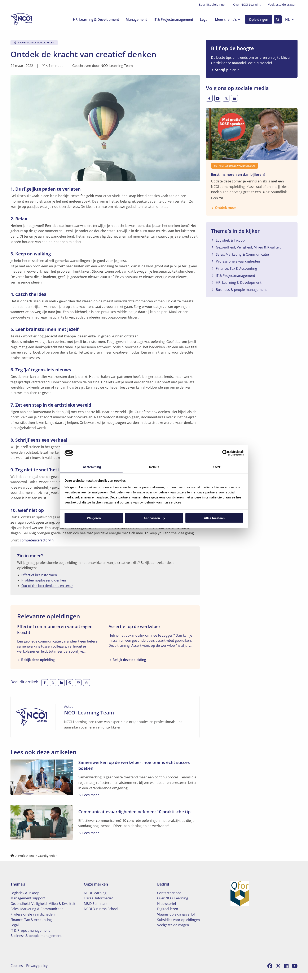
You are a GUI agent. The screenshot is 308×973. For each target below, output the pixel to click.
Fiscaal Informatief (98, 898)
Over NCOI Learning (247, 5)
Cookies (16, 965)
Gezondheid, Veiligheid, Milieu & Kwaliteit (248, 247)
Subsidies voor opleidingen (178, 919)
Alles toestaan (214, 518)
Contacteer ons (169, 893)
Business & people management (241, 289)
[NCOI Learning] (31, 19)
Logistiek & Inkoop (230, 240)
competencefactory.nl (37, 540)
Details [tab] (154, 466)
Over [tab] (216, 466)
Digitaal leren (167, 909)
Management (136, 19)
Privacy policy (37, 965)
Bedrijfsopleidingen (212, 5)
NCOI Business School (101, 909)
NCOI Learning (95, 893)
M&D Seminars (95, 903)
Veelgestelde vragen (282, 5)
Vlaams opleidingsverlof (176, 914)
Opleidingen (258, 19)
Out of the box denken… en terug (47, 585)
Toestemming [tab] (91, 466)
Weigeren (94, 518)
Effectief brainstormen (39, 575)
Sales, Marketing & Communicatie (242, 254)
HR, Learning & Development (96, 19)
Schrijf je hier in (227, 70)
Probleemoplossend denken (43, 580)
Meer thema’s (226, 19)
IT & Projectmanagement (173, 19)
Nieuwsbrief (166, 903)
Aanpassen (152, 518)
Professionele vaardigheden (238, 261)
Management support (27, 898)
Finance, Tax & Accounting (236, 268)
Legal (204, 19)
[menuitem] (212, 4)
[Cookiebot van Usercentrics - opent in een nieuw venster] (225, 453)
